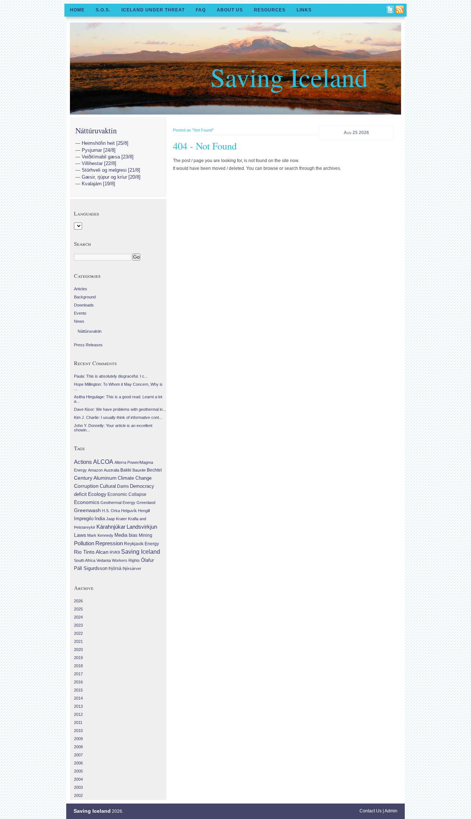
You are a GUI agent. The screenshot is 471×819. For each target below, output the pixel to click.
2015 (78, 690)
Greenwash (87, 510)
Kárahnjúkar (110, 527)
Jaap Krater (116, 519)
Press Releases (88, 345)
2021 (78, 641)
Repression (109, 543)
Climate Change (135, 478)
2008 (78, 747)
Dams (123, 486)
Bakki (125, 470)
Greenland (146, 502)
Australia (111, 470)
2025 (78, 609)
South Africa (84, 560)
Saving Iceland (289, 76)
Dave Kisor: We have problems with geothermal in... (120, 409)
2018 (78, 666)
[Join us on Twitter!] (390, 10)
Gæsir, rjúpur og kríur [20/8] (111, 177)
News (79, 321)
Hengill (144, 510)
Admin (391, 810)
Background (85, 297)
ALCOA (103, 462)
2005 (78, 771)
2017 (78, 674)
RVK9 (115, 552)
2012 (78, 714)
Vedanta (103, 560)
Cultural (108, 486)
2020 (78, 649)
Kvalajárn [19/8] (98, 183)
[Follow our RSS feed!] (400, 10)
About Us (230, 10)
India (100, 518)
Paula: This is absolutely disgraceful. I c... (111, 376)
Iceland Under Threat (153, 10)
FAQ (201, 10)
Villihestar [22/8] (99, 163)
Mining (145, 535)
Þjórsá (115, 568)
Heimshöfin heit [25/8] (105, 143)
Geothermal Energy (117, 502)
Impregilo (83, 518)
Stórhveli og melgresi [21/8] (111, 170)
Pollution (84, 543)
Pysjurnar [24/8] (99, 150)
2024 (78, 617)
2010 (78, 730)
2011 (78, 722)
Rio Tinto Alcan (91, 552)
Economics (86, 502)
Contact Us (371, 810)
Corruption (86, 486)
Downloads (84, 305)
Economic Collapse (126, 494)
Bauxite (139, 470)
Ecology (97, 494)
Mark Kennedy (100, 535)
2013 (78, 706)
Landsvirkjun (142, 527)
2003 (78, 787)
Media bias (126, 535)
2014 (78, 698)
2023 (78, 625)
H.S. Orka (111, 510)
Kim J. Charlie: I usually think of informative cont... (118, 417)
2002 (78, 795)
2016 (78, 682)
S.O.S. (103, 10)
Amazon (95, 470)
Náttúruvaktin (96, 130)
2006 (78, 763)
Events (80, 313)
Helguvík (129, 510)
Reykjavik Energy (141, 543)
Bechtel (154, 470)
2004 (78, 779)
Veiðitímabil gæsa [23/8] (108, 157)
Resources (270, 10)
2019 (78, 657)
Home (77, 10)
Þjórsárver (132, 568)
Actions (83, 462)
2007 (78, 755)
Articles (80, 289)
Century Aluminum (95, 478)
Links (304, 10)
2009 (78, 738)
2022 (78, 633)
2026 (78, 601)
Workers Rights (126, 560)
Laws (80, 535)
